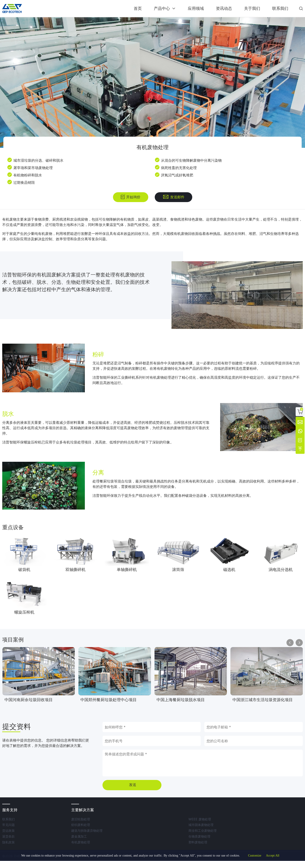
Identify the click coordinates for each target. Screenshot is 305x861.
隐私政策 (8, 842)
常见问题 (8, 825)
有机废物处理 (80, 842)
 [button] (299, 642)
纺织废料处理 (80, 825)
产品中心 (162, 8)
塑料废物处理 (197, 842)
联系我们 (280, 8)
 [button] (290, 642)
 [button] (301, 8)
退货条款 (8, 836)
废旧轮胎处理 (80, 819)
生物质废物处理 (199, 836)
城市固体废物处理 (200, 825)
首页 (138, 8)
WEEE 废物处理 (199, 819)
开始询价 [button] (133, 197)
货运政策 (8, 830)
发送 (132, 785)
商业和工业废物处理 (202, 830)
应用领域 (196, 8)
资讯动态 (224, 8)
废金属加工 (79, 836)
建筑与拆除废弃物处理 (86, 830)
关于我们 (252, 8)
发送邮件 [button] (177, 197)
